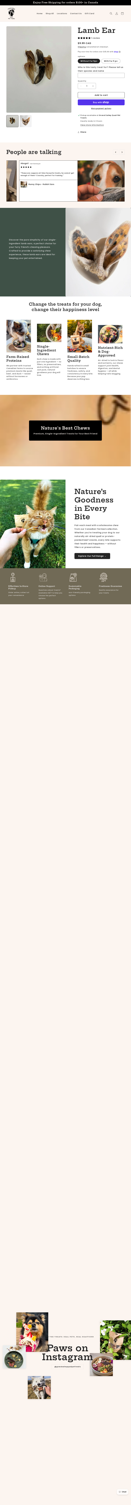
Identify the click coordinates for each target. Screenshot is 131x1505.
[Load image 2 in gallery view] (26, 121)
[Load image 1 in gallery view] (12, 121)
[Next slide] (122, 152)
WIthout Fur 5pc (88, 61)
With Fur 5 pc (111, 61)
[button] (111, 13)
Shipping (82, 47)
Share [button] (83, 132)
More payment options (101, 108)
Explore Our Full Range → (92, 556)
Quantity (82, 81)
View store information (92, 125)
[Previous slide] (115, 152)
